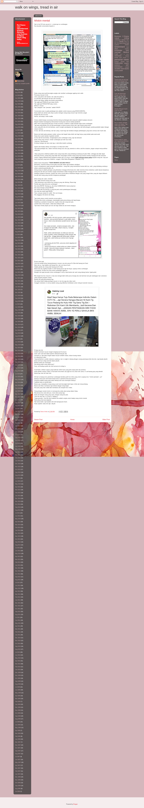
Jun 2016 (17, 446)
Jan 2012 (17, 600)
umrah (127, 67)
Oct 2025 (17, 121)
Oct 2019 (17, 330)
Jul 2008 (17, 722)
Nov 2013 (18, 536)
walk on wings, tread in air (36, 7)
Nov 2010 (18, 640)
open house (122, 57)
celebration (118, 40)
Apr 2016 (17, 452)
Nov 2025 (18, 118)
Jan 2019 (17, 356)
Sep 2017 (18, 403)
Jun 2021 (17, 272)
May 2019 (18, 344)
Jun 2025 (17, 133)
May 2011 (18, 623)
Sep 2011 (17, 611)
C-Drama (125, 36)
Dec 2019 (18, 324)
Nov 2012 (18, 571)
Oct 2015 (17, 469)
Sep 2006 (18, 785)
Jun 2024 (17, 168)
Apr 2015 (17, 487)
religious (126, 63)
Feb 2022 (17, 249)
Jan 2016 (17, 460)
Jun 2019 (17, 342)
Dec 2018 (18, 359)
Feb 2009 (17, 701)
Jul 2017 (17, 408)
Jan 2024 (17, 182)
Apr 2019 (17, 347)
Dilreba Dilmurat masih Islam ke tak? (121, 109)
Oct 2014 (17, 504)
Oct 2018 (17, 365)
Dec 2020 (18, 289)
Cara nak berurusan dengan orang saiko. (120, 94)
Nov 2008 (18, 710)
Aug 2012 (18, 579)
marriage (118, 52)
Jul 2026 (17, 95)
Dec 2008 (18, 707)
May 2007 (18, 762)
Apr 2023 (17, 208)
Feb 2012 (17, 597)
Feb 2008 (17, 736)
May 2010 (18, 658)
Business (118, 36)
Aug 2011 (17, 614)
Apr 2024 (17, 173)
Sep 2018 (18, 368)
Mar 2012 (17, 594)
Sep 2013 (18, 542)
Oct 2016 (17, 434)
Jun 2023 (17, 202)
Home (72, 419)
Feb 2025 (17, 144)
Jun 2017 (17, 411)
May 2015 (18, 484)
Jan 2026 (17, 112)
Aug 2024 (18, 162)
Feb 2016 (17, 458)
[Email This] (60, 412)
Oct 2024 (17, 156)
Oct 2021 (17, 260)
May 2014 (18, 518)
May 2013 (18, 553)
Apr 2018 (17, 382)
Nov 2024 (18, 153)
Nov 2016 (18, 432)
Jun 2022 (17, 237)
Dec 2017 (18, 394)
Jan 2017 (17, 426)
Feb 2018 (17, 388)
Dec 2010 (18, 637)
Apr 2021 (17, 278)
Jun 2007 (17, 759)
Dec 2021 (18, 255)
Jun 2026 (17, 98)
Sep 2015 (18, 472)
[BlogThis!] (61, 412)
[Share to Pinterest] (67, 412)
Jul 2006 (17, 791)
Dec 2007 (18, 742)
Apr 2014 (17, 521)
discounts (117, 41)
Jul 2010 (17, 652)
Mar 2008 (17, 733)
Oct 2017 (17, 400)
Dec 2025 (18, 115)
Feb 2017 (17, 423)
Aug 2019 (18, 336)
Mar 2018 (17, 385)
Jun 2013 (17, 550)
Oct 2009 (17, 678)
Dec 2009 (18, 672)
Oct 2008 (17, 713)
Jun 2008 (17, 724)
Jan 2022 (17, 252)
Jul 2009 (17, 687)
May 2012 (18, 588)
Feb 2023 (17, 214)
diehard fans (125, 40)
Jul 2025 (17, 130)
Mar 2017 (17, 420)
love (127, 50)
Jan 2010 (17, 669)
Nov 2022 (18, 223)
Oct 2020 (17, 295)
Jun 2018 (17, 376)
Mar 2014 (17, 524)
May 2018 (18, 379)
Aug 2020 (18, 301)
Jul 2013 (17, 547)
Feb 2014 (17, 527)
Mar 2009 (17, 698)
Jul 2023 (17, 199)
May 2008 (18, 727)
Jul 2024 (17, 165)
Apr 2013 (17, 556)
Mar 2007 (17, 768)
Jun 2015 (17, 481)
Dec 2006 (18, 777)
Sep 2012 (18, 576)
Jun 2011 (17, 620)
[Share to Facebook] (65, 412)
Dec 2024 (18, 150)
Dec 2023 (18, 185)
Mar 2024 (17, 176)
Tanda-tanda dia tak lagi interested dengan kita (121, 80)
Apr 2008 (17, 730)
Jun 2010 (17, 655)
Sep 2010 (18, 646)
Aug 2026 (18, 92)
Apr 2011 (17, 626)
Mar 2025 (17, 141)
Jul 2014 (17, 513)
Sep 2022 (18, 228)
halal (127, 47)
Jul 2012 (17, 582)
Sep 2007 (18, 751)
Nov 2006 (18, 780)
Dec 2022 (18, 220)
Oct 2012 (17, 574)
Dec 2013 (18, 533)
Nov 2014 (18, 501)
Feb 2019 (17, 353)
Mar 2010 (17, 664)
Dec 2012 (18, 568)
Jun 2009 (17, 690)
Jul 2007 (17, 756)
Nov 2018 (18, 362)
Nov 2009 (18, 675)
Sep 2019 (18, 333)
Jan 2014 (17, 530)
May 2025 (18, 136)
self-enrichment (122, 66)
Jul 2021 (17, 269)
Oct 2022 (17, 226)
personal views (122, 59)
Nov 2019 (18, 327)
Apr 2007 (17, 765)
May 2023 (18, 205)
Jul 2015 (17, 478)
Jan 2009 (17, 704)
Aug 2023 (18, 196)
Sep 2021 (18, 263)
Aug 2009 (18, 684)
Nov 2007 (18, 745)
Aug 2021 (18, 266)
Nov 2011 (17, 605)
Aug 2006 (18, 788)
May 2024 (18, 170)
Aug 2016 (18, 440)
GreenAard (120, 47)
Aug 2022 (18, 231)
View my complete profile (22, 83)
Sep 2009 (18, 681)
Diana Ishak (20, 81)
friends (127, 44)
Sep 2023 (18, 194)
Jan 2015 (17, 495)
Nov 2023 (18, 188)
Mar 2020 (17, 315)
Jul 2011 (17, 617)
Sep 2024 (18, 159)
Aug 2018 (18, 371)
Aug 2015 (18, 475)
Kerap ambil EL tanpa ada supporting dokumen (121, 140)
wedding (117, 70)
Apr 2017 (17, 417)
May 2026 (18, 101)
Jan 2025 (17, 147)
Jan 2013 (17, 565)
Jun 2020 (17, 307)
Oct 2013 (17, 539)
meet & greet (124, 54)
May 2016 (18, 449)
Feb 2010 (17, 666)
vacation (117, 68)
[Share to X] (63, 412)
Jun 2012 (17, 585)
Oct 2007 (17, 748)
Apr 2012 (17, 591)
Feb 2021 (17, 284)
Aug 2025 (18, 127)
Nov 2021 (18, 257)
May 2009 (18, 693)
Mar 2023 (17, 211)
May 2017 (18, 414)
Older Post (106, 419)
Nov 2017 (18, 397)
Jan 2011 (17, 635)
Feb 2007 (17, 771)
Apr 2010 (17, 661)
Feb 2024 (17, 179)
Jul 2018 (17, 373)
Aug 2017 (18, 405)
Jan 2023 (17, 217)
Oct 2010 (17, 643)
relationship (119, 63)
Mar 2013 (17, 559)
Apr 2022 (17, 243)
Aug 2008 (18, 719)
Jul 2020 (17, 304)
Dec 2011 (17, 603)
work (121, 70)
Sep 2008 (18, 716)
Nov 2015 (18, 466)
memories (118, 56)
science (117, 65)
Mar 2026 (17, 107)
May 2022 (18, 240)
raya (127, 61)
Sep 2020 (18, 298)
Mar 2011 (17, 629)
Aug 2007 (18, 753)
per (128, 57)
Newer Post (38, 419)
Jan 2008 (17, 739)
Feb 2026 (17, 110)
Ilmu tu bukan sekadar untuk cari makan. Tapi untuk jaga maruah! (121, 124)
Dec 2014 (18, 498)
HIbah (116, 48)
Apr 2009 (17, 695)
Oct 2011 (17, 608)
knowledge (118, 50)
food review (122, 43)
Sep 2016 (18, 437)
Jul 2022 (17, 234)
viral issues (125, 68)
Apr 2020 (17, 313)
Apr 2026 (17, 104)
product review (119, 61)
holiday (127, 48)
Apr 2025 (17, 139)
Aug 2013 (18, 545)
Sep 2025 (18, 124)
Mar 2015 (17, 489)
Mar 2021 (17, 281)
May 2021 (18, 275)
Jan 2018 (17, 391)
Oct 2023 (17, 191)
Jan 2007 (17, 774)
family (121, 41)
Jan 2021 (17, 286)
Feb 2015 (17, 492)
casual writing (122, 38)
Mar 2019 (17, 350)
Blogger (75, 804)
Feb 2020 (17, 318)
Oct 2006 (17, 782)
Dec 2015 (18, 463)
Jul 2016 (17, 443)
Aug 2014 (18, 510)
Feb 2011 (17, 632)
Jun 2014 (17, 516)
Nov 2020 (18, 292)
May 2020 (18, 310)
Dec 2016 (18, 429)
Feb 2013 (17, 562)
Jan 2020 (17, 321)
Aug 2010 (18, 649)
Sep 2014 (18, 507)
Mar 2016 (17, 455)
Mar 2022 (17, 246)
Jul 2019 (17, 339)
